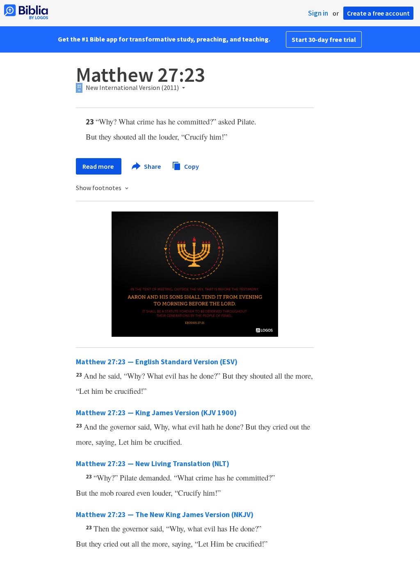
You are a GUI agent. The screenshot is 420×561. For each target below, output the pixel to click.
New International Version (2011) (132, 88)
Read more (98, 166)
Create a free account (378, 13)
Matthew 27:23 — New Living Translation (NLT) (152, 463)
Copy (191, 166)
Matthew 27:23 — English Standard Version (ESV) (156, 361)
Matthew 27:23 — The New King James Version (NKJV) (164, 514)
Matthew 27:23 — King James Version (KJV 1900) (156, 412)
